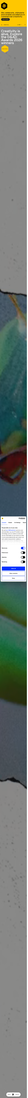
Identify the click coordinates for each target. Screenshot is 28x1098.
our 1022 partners (11, 530)
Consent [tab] (4, 522)
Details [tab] (10, 522)
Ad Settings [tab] (17, 522)
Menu (9, 1094)
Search (17, 1094)
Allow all (13, 568)
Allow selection (13, 573)
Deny (13, 578)
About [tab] (24, 522)
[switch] (23, 552)
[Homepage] (13, 1094)
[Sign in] (25, 25)
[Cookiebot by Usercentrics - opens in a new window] (19, 518)
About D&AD (5, 19)
